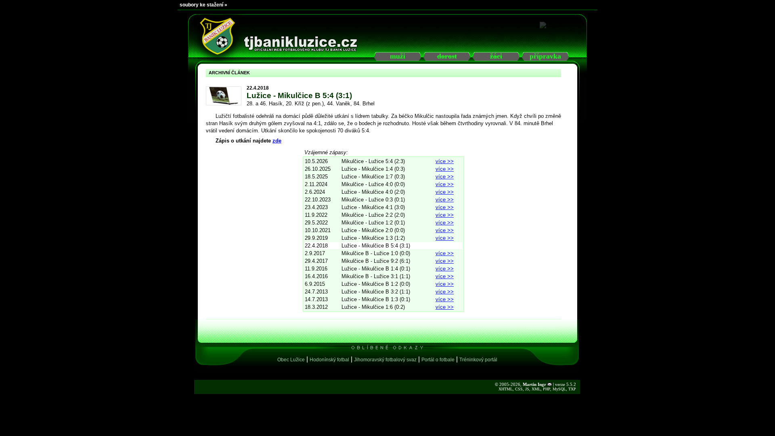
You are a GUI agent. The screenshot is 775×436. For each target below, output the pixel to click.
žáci (496, 56)
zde (276, 141)
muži (397, 56)
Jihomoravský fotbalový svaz (385, 360)
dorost (447, 56)
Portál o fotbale (438, 360)
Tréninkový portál (478, 360)
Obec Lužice (291, 360)
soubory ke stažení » (203, 5)
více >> (445, 161)
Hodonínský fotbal (329, 360)
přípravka (545, 56)
